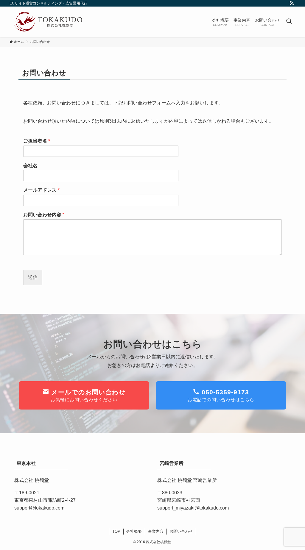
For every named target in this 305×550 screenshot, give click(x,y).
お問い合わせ (181, 531)
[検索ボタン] (288, 22)
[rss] (291, 3)
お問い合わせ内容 (43, 214)
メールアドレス (41, 190)
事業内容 (156, 531)
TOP (116, 531)
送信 (33, 277)
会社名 (30, 165)
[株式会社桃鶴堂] (48, 21)
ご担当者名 (36, 140)
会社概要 (134, 531)
